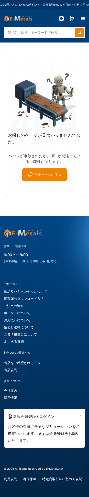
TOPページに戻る (47, 175)
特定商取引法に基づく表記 (62, 479)
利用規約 (10, 479)
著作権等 (29, 479)
